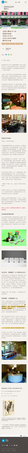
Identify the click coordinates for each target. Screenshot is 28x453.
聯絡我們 (8, 450)
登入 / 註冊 (17, 2)
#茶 (21, 43)
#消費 (3, 43)
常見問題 (3, 450)
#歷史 (7, 43)
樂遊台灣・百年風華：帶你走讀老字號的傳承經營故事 (14, 419)
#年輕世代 (12, 43)
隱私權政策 (14, 450)
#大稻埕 (17, 43)
